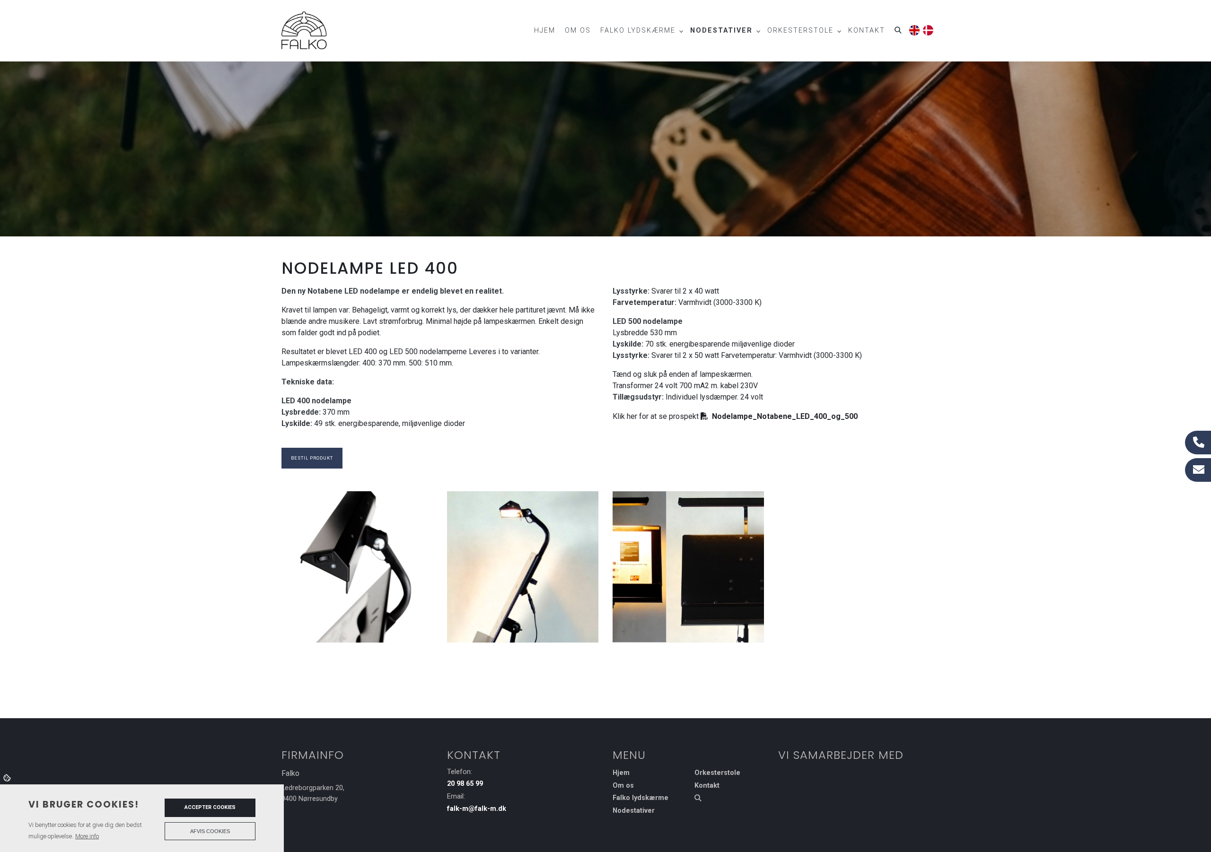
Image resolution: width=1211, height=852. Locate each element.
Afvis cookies (210, 831)
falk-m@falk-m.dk (476, 809)
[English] (914, 28)
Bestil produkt (312, 458)
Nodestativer (634, 811)
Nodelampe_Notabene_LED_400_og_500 (785, 416)
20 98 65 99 (465, 784)
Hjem (621, 773)
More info (87, 836)
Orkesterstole (717, 773)
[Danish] (927, 28)
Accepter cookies (210, 807)
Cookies (8, 777)
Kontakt (707, 785)
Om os (623, 785)
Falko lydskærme (640, 798)
